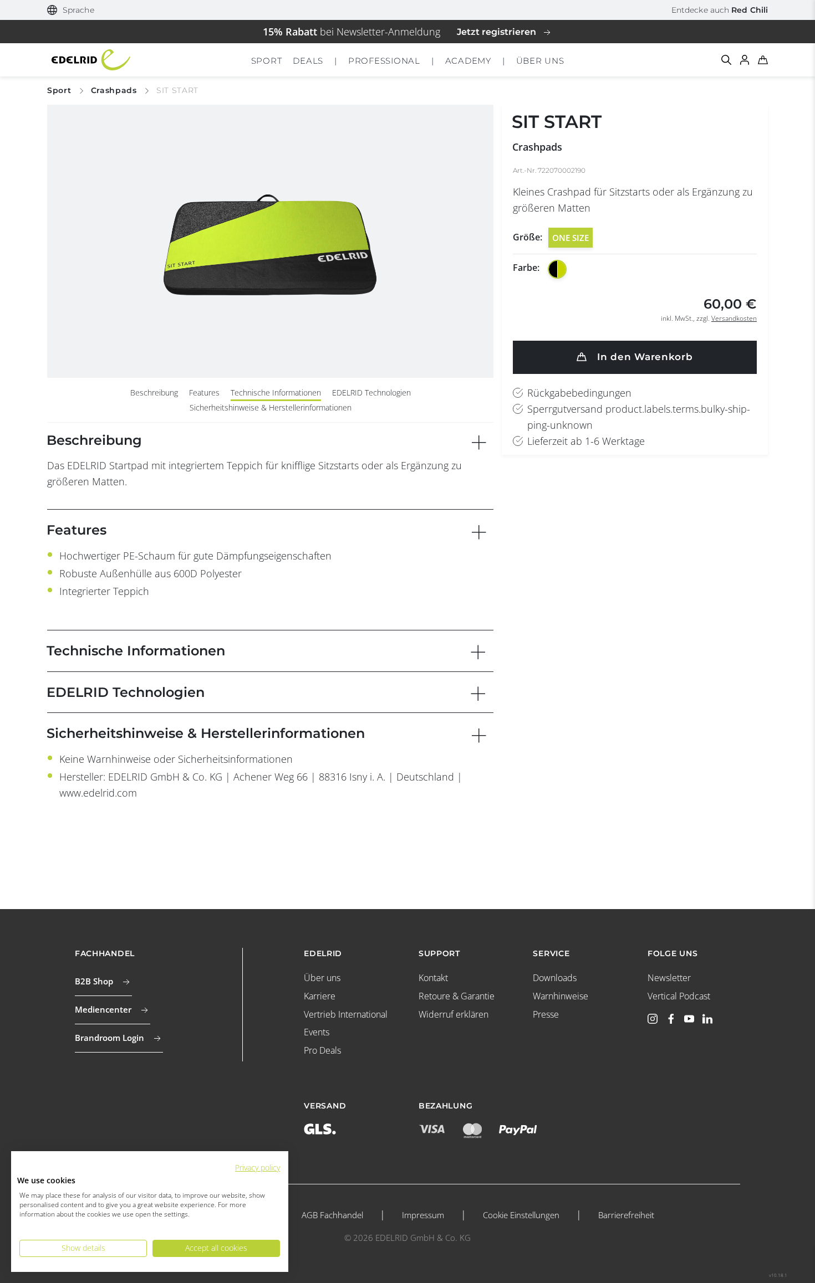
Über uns (322, 978)
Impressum (423, 1214)
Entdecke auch (719, 10)
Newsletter (669, 978)
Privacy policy (257, 1167)
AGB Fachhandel (332, 1214)
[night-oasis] (557, 269)
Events (316, 1032)
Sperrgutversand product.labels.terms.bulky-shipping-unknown (638, 417)
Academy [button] (468, 60)
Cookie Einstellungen (521, 1214)
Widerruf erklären (453, 1014)
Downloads (555, 978)
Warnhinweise (560, 996)
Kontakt (433, 978)
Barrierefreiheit (626, 1214)
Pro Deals (322, 1050)
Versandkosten (734, 318)
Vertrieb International (346, 1014)
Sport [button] (266, 60)
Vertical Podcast (679, 996)
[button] (70, 10)
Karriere (319, 996)
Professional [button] (384, 60)
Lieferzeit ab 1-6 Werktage (586, 441)
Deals (308, 60)
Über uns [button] (540, 60)
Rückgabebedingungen (579, 392)
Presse (546, 1014)
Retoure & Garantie (457, 996)
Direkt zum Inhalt (408, 7)
